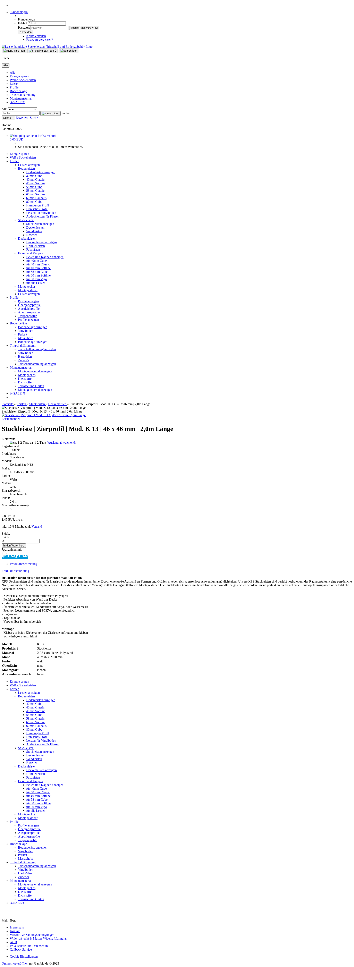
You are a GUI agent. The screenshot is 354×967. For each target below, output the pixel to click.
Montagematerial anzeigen (35, 371)
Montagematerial (21, 98)
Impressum (17, 927)
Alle (12, 72)
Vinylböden (25, 353)
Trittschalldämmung (22, 94)
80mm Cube (34, 201)
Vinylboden (25, 330)
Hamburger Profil (37, 205)
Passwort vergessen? (39, 39)
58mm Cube (34, 187)
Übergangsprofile (29, 305)
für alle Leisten (35, 283)
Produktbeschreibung (23, 564)
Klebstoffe (25, 378)
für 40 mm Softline (38, 268)
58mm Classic (35, 190)
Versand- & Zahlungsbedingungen (32, 934)
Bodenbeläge (18, 91)
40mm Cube (34, 176)
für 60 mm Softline (38, 275)
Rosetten (31, 235)
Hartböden (25, 356)
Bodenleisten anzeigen (40, 172)
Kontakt (15, 931)
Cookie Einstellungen (24, 956)
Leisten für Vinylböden (41, 212)
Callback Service (21, 949)
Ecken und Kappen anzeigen (45, 257)
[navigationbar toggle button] (14, 51)
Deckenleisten (35, 227)
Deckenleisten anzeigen (41, 242)
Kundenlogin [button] (19, 12)
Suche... (66, 113)
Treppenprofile (27, 316)
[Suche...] (50, 113)
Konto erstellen (36, 36)
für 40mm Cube (36, 260)
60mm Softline (35, 194)
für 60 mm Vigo (36, 279)
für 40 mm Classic (38, 264)
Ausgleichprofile (29, 308)
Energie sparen (19, 76)
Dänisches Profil (37, 209)
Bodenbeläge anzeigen (32, 327)
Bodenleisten (26, 168)
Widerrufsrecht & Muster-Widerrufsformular (38, 938)
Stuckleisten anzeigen (40, 224)
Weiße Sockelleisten (23, 80)
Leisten (14, 83)
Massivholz (25, 338)
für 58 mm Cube (37, 271)
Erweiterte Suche (27, 117)
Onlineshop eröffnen (15, 963)
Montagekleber (27, 290)
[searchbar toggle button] (69, 51)
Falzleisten (33, 249)
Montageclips (26, 286)
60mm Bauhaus (36, 198)
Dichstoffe (25, 382)
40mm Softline (35, 183)
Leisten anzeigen (29, 165)
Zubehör (23, 360)
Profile (14, 87)
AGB (13, 942)
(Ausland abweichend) (61, 442)
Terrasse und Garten (31, 386)
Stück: (6, 533)
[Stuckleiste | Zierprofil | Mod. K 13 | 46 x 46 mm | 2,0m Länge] (44, 415)
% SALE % (17, 102)
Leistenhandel (11, 419)
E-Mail (22, 23)
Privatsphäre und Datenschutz (29, 946)
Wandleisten (34, 231)
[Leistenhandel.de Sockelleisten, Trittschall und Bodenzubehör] (47, 46)
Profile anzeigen (28, 301)
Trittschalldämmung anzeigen (37, 349)
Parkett (22, 334)
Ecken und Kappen (30, 253)
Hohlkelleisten (35, 246)
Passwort (24, 27)
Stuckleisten (26, 220)
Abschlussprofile (29, 312)
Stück (5, 537)
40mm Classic (35, 179)
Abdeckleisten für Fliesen (42, 216)
